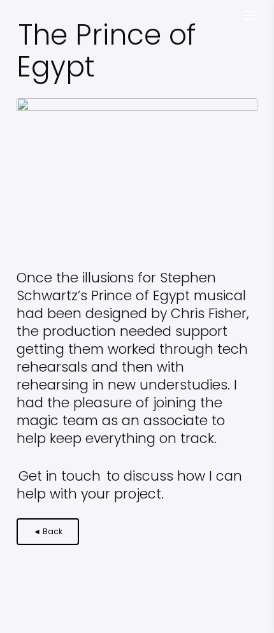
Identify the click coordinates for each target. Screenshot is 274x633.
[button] (250, 15)
